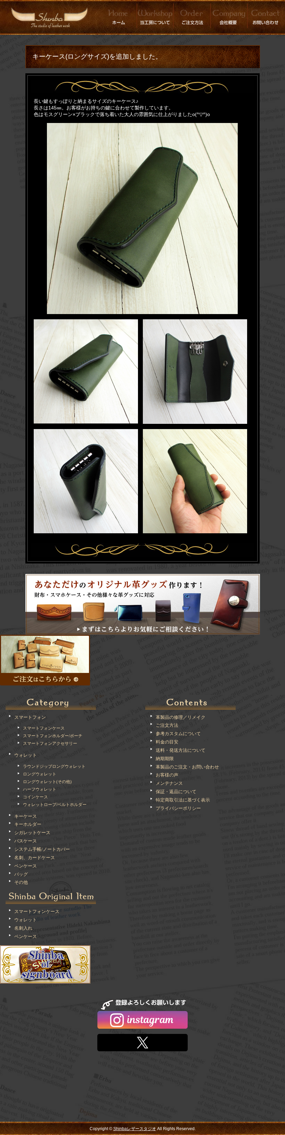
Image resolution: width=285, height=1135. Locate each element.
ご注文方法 (167, 725)
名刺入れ (23, 928)
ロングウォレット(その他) (47, 781)
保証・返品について (176, 791)
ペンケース (25, 866)
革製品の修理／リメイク (180, 717)
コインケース (35, 797)
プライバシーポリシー (178, 808)
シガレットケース (32, 832)
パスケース (25, 841)
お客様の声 (167, 775)
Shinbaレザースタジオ (134, 1128)
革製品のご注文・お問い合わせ (187, 767)
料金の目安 (167, 742)
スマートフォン (30, 717)
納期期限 (165, 758)
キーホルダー (27, 824)
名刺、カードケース (34, 857)
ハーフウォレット (39, 789)
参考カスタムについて (178, 733)
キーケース (25, 816)
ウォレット (25, 755)
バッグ (21, 874)
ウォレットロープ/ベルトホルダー (55, 804)
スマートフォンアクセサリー (50, 743)
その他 (21, 882)
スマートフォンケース (44, 728)
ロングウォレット (39, 774)
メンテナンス (169, 783)
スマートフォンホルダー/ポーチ (52, 735)
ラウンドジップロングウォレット (54, 766)
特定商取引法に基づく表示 (183, 800)
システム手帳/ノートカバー (42, 849)
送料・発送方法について (180, 750)
